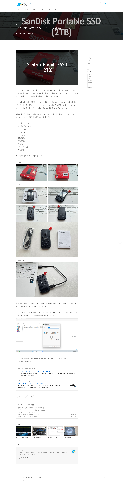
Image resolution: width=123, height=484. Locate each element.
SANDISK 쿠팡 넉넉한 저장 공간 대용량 (30, 383)
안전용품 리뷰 (91, 87)
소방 (49, 9)
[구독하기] (120, 242)
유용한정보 (90, 83)
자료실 (57, 9)
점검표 (89, 76)
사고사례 (90, 74)
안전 (26, 9)
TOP (105, 478)
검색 (101, 3)
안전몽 (21, 450)
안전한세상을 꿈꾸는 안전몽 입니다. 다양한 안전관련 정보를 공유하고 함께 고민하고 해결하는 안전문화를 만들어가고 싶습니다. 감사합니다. (45, 453)
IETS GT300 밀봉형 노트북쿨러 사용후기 (28, 414)
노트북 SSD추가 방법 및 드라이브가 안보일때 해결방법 (31, 410)
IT (23, 405)
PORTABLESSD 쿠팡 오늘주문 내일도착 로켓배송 (34, 371)
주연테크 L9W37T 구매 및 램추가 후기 (27, 416)
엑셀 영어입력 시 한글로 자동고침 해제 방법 (29, 412)
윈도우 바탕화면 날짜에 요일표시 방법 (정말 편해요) (31, 408)
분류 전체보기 (90, 58)
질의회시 (90, 80)
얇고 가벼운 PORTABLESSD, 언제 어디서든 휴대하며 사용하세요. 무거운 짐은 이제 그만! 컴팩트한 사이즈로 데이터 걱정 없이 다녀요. (47, 374)
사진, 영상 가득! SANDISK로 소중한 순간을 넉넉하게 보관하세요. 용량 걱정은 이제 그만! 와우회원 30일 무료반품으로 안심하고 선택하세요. (42, 386)
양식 (89, 78)
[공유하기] (23, 396)
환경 (34, 9)
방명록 (18, 9)
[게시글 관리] (25, 396)
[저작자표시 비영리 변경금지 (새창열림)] (36, 396)
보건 (41, 9)
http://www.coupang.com (25, 368)
